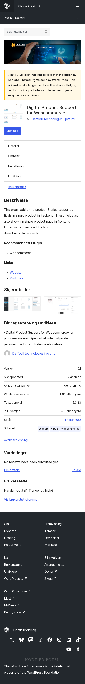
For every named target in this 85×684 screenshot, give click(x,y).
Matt (9, 598)
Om (6, 524)
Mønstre (50, 545)
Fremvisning (53, 524)
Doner (50, 571)
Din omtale (12, 470)
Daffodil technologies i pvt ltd (53, 119)
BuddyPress (15, 612)
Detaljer (13, 146)
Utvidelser (51, 538)
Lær (7, 558)
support (43, 428)
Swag (50, 578)
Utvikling (14, 176)
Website (16, 272)
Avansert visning (16, 440)
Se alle (76, 470)
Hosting (9, 538)
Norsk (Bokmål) (24, 630)
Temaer (49, 531)
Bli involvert (52, 558)
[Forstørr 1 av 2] (36, 302)
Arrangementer (55, 565)
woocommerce (70, 428)
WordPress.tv (15, 578)
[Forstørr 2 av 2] (76, 302)
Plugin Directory (14, 17)
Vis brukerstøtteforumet (21, 499)
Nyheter (10, 531)
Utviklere (10, 571)
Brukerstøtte (17, 187)
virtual (54, 428)
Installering (16, 166)
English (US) (73, 419)
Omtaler (13, 156)
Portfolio (16, 278)
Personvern (12, 545)
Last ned (12, 130)
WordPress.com (17, 591)
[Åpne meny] (78, 6)
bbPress (12, 605)
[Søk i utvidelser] (46, 32)
